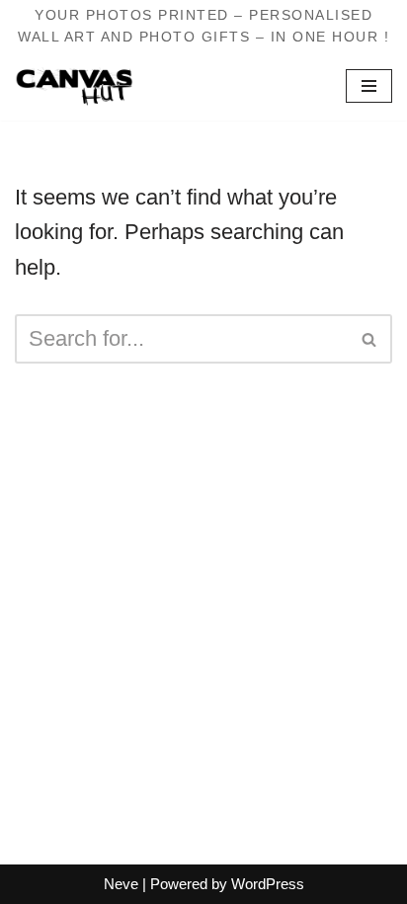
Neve (121, 883)
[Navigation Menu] (369, 86)
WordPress (267, 883)
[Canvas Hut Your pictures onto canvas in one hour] (74, 86)
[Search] (370, 339)
